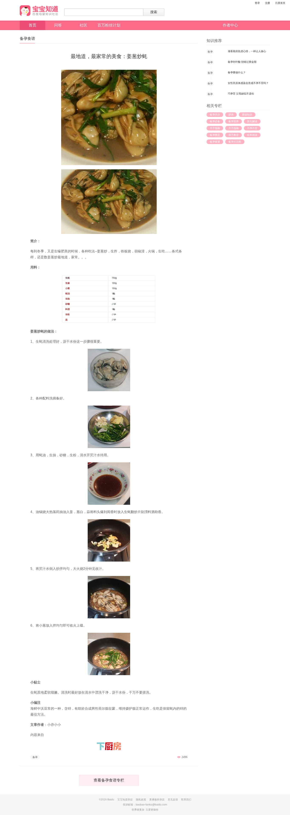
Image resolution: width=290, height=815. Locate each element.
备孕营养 (233, 121)
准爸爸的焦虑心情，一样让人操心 (247, 51)
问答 (58, 25)
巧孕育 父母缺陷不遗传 (241, 93)
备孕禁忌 (215, 135)
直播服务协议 (157, 799)
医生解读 (252, 121)
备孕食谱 (215, 141)
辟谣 (231, 114)
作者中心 (230, 25)
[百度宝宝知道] (39, 10)
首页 (32, 25)
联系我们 (186, 799)
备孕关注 (215, 114)
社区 (83, 25)
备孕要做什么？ (237, 72)
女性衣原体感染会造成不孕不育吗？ (248, 83)
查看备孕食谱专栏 (109, 780)
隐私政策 (141, 799)
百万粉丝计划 (108, 25)
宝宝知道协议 (125, 799)
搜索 (153, 12)
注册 (267, 2)
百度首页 (280, 2)
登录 (257, 2)
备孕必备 (215, 121)
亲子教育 (233, 135)
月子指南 (215, 128)
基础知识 (247, 114)
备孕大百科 (234, 141)
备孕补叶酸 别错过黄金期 (242, 61)
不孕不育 (252, 128)
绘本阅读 (252, 135)
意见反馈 (173, 799)
